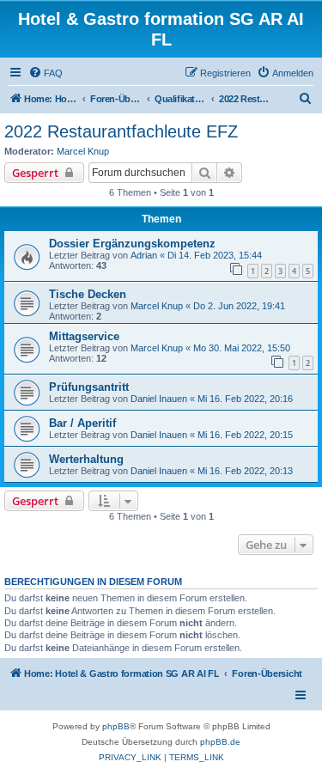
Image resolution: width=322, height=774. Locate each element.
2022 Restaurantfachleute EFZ (121, 131)
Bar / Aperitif (82, 423)
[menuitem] (45, 73)
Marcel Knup (83, 151)
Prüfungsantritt (89, 387)
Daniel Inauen (159, 398)
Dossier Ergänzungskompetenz (132, 243)
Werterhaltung (86, 459)
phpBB (116, 726)
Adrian (144, 255)
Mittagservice (84, 336)
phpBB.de (220, 742)
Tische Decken (87, 294)
